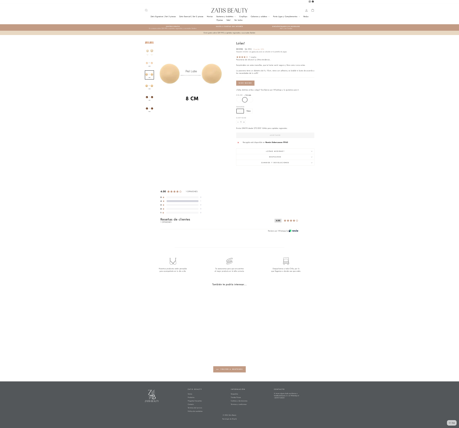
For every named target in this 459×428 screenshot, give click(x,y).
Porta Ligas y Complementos (285, 16)
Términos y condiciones (238, 404)
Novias (210, 16)
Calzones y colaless (259, 16)
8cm (240, 111)
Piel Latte (244, 99)
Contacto (191, 404)
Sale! (229, 20)
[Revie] (293, 230)
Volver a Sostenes (231, 369)
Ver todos (238, 20)
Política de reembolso (195, 411)
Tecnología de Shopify (229, 419)
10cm (248, 111)
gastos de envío (257, 52)
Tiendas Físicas (236, 397)
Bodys (306, 16)
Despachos (275, 157)
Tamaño (240, 107)
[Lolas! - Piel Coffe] (168, 346)
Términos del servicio (195, 408)
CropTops (243, 16)
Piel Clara (239, 99)
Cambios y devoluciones (275, 163)
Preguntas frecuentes (195, 401)
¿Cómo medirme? (275, 151)
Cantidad (241, 118)
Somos (190, 394)
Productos (191, 397)
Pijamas (220, 20)
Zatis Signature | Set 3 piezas (163, 16)
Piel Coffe (250, 99)
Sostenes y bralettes (225, 16)
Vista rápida (165, 329)
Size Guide (245, 83)
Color (243, 95)
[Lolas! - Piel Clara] (162, 346)
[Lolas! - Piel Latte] (165, 346)
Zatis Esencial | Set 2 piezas (191, 16)
